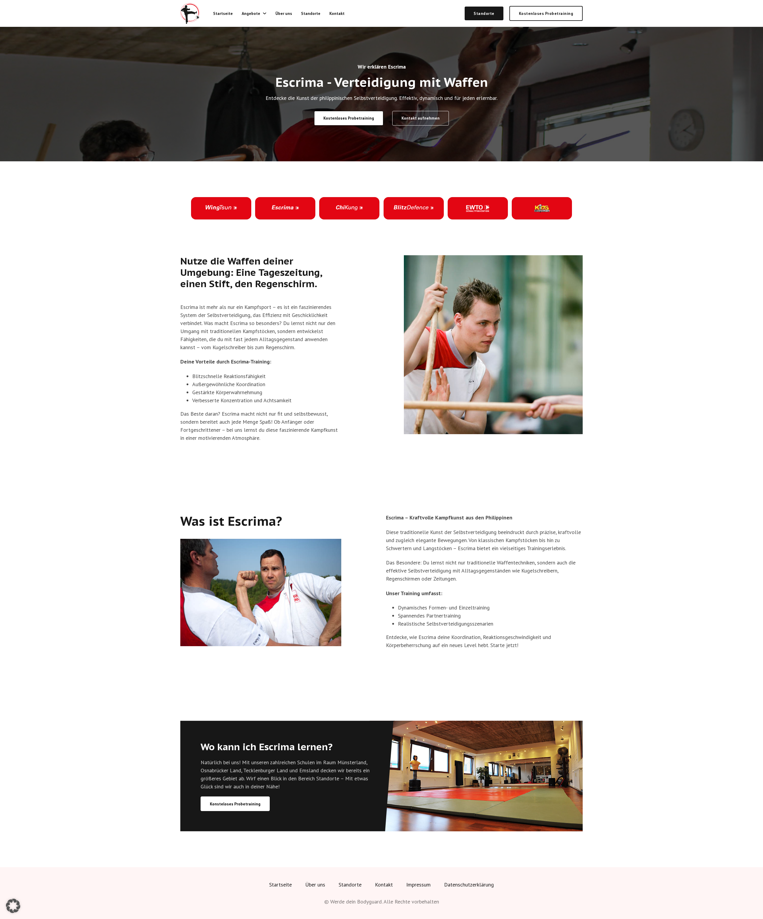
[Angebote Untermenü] (265, 13)
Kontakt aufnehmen (420, 118)
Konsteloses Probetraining (235, 804)
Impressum (418, 884)
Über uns (283, 13)
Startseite (223, 13)
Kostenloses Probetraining (546, 13)
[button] (13, 906)
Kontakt (337, 13)
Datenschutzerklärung (469, 884)
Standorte (310, 13)
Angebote (251, 13)
